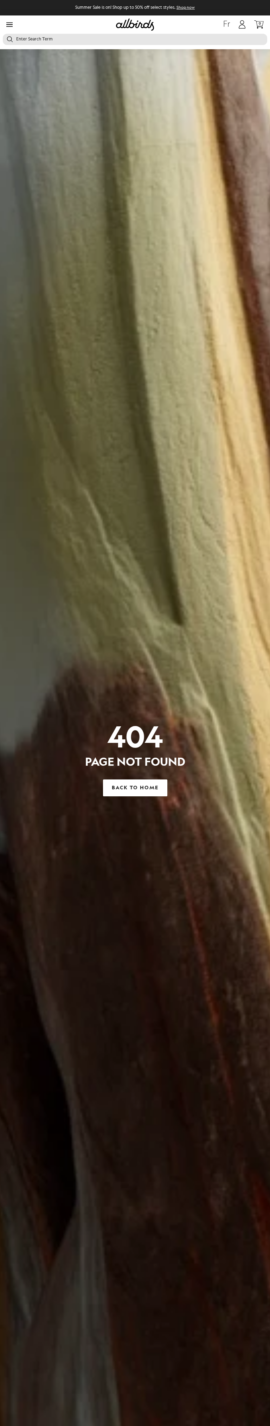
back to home (135, 787)
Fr (226, 24)
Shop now (185, 8)
